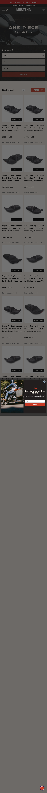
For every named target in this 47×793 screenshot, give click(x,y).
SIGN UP (35, 404)
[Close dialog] (44, 381)
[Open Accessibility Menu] (42, 788)
